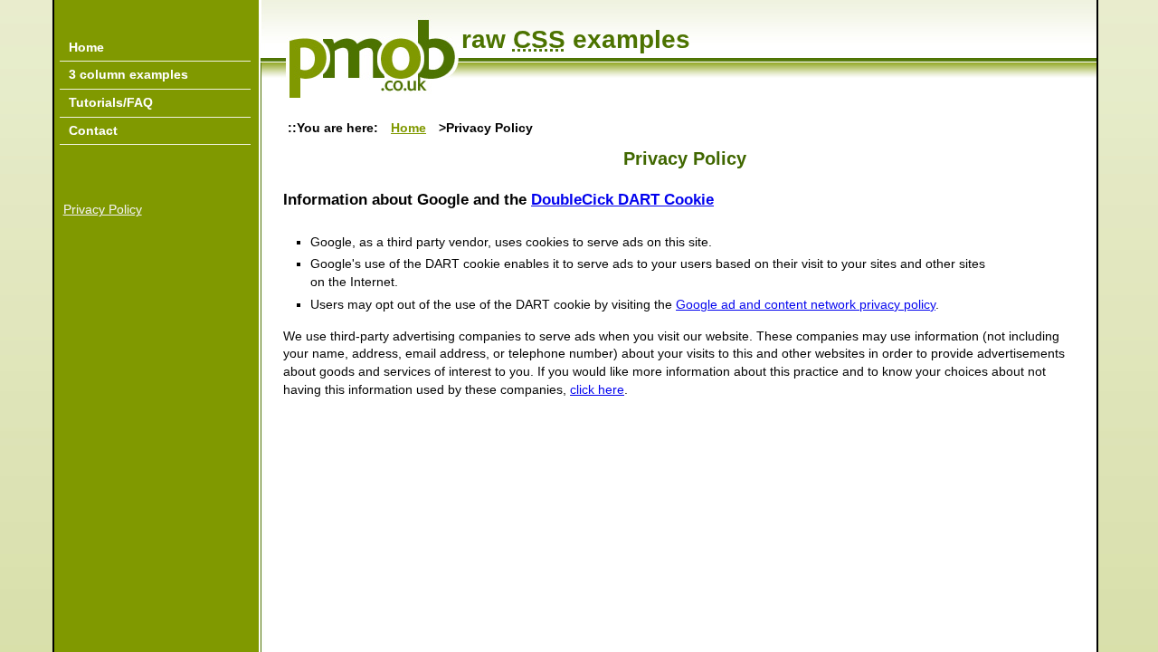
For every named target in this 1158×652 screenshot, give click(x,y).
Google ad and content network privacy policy (805, 304)
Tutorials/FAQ (111, 102)
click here (597, 389)
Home (408, 127)
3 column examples (128, 74)
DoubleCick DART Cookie (622, 199)
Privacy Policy (102, 209)
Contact (93, 130)
